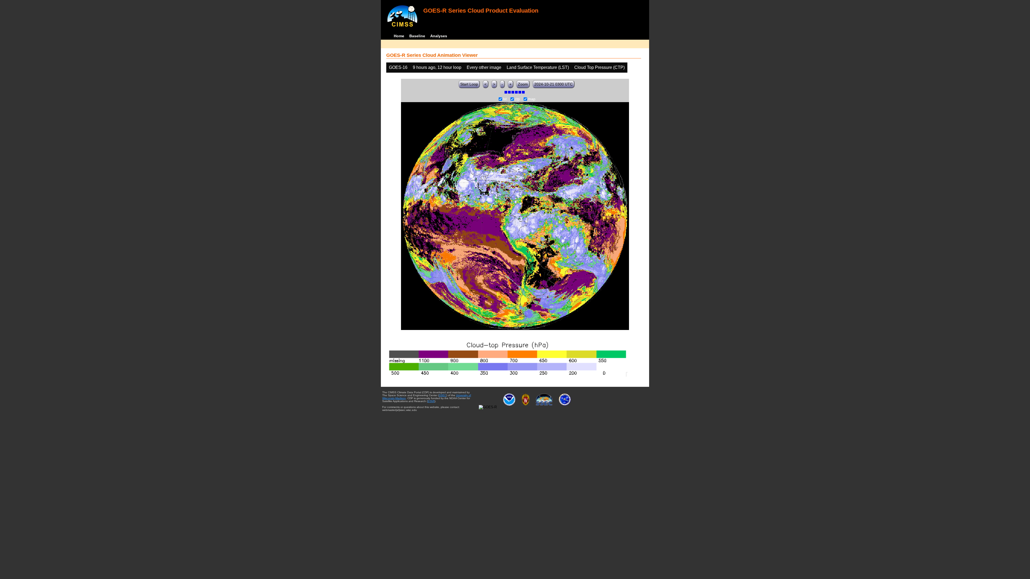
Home (399, 36)
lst (505, 99)
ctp (517, 99)
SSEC (442, 395)
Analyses (438, 36)
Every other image (484, 67)
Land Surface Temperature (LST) (538, 67)
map (531, 99)
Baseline (417, 36)
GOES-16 (398, 67)
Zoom (523, 84)
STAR (431, 401)
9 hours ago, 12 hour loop (437, 67)
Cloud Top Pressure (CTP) (599, 67)
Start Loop (469, 84)
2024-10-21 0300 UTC (553, 84)
